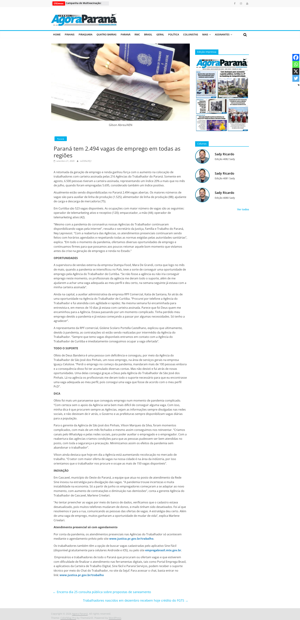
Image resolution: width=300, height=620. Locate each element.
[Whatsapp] (295, 64)
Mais (205, 34)
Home (57, 34)
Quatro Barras (106, 34)
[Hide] (298, 85)
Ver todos (243, 209)
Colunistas (190, 34)
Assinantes (222, 34)
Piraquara (85, 34)
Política (173, 34)
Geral (160, 34)
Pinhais (69, 34)
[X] (295, 71)
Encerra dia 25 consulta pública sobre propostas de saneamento (102, 592)
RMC (137, 34)
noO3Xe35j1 (86, 160)
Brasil (148, 34)
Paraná (125, 34)
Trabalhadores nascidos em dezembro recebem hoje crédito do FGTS (135, 600)
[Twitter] (295, 78)
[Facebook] (295, 57)
